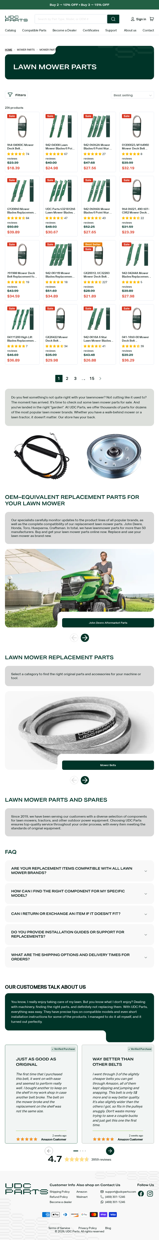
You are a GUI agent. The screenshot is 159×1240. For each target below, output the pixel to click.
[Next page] (100, 378)
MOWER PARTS (48, 49)
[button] (151, 19)
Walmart (82, 1196)
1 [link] (59, 378)
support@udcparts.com (120, 1191)
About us (130, 30)
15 (91, 378)
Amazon (81, 1191)
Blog (108, 1228)
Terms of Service (59, 1228)
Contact (148, 30)
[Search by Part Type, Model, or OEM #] (113, 19)
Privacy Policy (87, 1228)
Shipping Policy (60, 1191)
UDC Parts (73, 1231)
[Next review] (110, 1151)
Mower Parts (26, 49)
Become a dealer (61, 1202)
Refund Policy (59, 1196)
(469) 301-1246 (115, 1196)
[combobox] (71, 19)
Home (8, 49)
